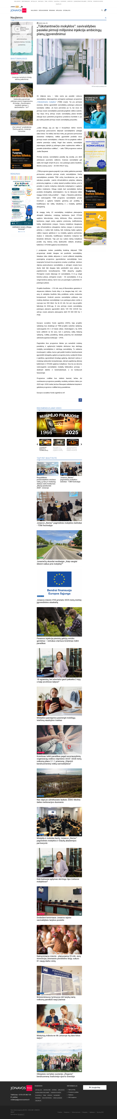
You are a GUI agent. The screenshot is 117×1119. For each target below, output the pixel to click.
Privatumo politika (73, 1092)
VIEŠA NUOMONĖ (57, 1098)
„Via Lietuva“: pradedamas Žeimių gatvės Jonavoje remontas (21, 129)
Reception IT (21, 1114)
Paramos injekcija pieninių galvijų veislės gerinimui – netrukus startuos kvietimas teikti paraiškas (58, 641)
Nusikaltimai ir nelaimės (80, 1)
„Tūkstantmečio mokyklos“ (47, 102)
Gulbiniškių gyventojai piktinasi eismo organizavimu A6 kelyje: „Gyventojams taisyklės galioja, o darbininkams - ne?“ (22, 103)
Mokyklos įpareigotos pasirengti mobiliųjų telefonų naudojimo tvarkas (56, 719)
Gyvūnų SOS (100, 1112)
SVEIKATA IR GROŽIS (56, 1092)
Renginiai (84, 1112)
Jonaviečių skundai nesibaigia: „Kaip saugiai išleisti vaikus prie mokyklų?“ (57, 562)
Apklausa (92, 1112)
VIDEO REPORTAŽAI (47, 1098)
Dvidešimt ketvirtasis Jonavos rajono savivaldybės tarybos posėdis (54, 918)
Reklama (70, 1095)
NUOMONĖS (57, 1095)
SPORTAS (54, 1090)
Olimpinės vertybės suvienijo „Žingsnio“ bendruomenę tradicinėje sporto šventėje (56, 1075)
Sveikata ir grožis (98, 1)
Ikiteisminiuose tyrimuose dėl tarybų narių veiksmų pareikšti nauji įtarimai (56, 998)
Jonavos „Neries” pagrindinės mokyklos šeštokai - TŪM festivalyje (70, 480)
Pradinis (60, 1112)
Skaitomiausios (26, 1)
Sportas (90, 1)
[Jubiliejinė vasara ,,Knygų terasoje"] (19, 200)
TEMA (44, 1095)
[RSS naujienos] (105, 18)
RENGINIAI (38, 1098)
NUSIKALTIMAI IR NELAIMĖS (42, 1092)
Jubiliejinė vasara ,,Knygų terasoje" (21, 228)
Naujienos (67, 1112)
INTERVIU (50, 1095)
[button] (20, 231)
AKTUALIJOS (38, 1090)
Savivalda (40, 1)
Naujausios (17, 1)
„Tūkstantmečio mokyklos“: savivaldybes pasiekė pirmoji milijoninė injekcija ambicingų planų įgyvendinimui (69, 30)
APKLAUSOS (61, 1090)
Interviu (50, 1)
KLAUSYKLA (38, 1095)
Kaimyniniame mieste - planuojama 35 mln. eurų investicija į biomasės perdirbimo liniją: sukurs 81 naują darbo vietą (59, 958)
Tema (46, 1)
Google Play (96, 1087)
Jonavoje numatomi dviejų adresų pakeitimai (22, 78)
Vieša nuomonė (76, 1112)
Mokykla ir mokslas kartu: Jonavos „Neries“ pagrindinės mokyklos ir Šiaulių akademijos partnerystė (57, 840)
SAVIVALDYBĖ (46, 1090)
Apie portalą (71, 1089)
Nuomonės (63, 1)
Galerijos (58, 4)
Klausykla (56, 1)
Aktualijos (34, 1)
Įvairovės (70, 1)
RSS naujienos (72, 1097)
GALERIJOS (38, 1100)
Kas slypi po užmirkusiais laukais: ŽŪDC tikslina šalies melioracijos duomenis (58, 801)
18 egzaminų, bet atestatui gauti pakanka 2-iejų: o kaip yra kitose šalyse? (59, 680)
